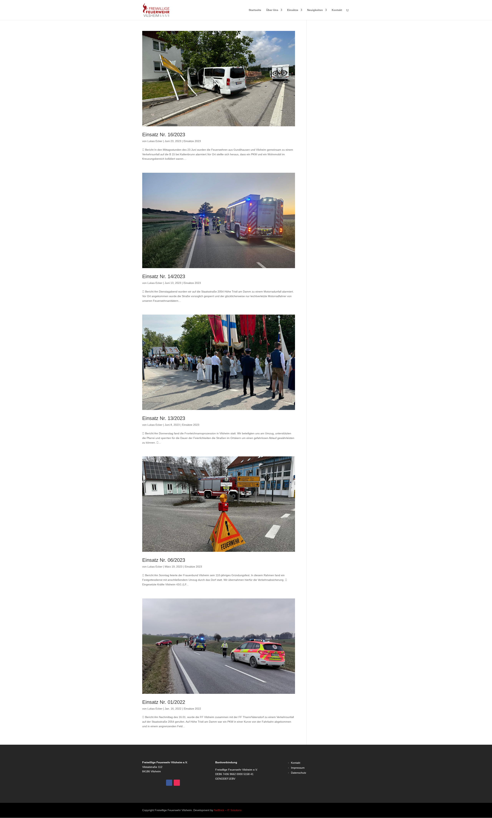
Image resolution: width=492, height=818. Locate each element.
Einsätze (292, 10)
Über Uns (272, 10)
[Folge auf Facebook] (169, 783)
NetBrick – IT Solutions (228, 810)
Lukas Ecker (154, 141)
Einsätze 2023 (192, 141)
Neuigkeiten (315, 10)
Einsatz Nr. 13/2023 (163, 418)
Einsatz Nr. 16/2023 (163, 134)
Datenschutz (298, 772)
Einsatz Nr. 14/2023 (163, 276)
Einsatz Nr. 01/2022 (163, 702)
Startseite (255, 10)
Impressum (298, 767)
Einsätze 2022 (192, 708)
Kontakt (337, 10)
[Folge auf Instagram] (177, 783)
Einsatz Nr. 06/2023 (163, 560)
